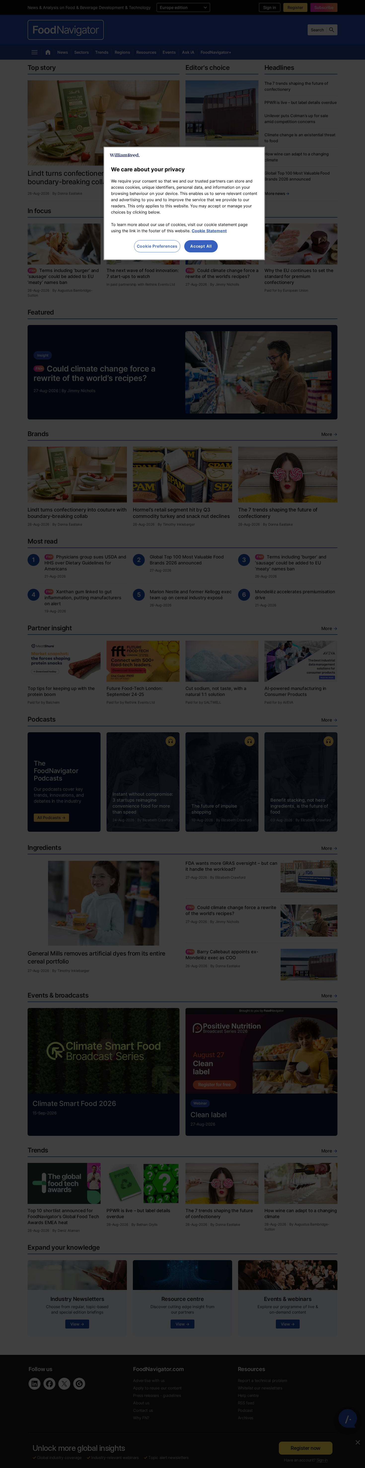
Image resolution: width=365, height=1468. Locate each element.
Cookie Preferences (157, 246)
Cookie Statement (209, 230)
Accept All (201, 246)
